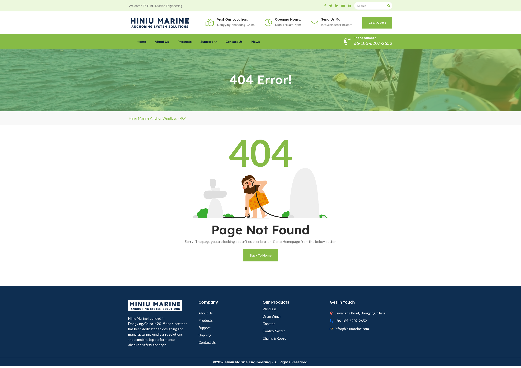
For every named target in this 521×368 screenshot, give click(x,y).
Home (141, 41)
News (255, 41)
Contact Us (234, 41)
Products (185, 41)
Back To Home (260, 255)
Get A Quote (377, 22)
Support (207, 41)
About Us (162, 41)
